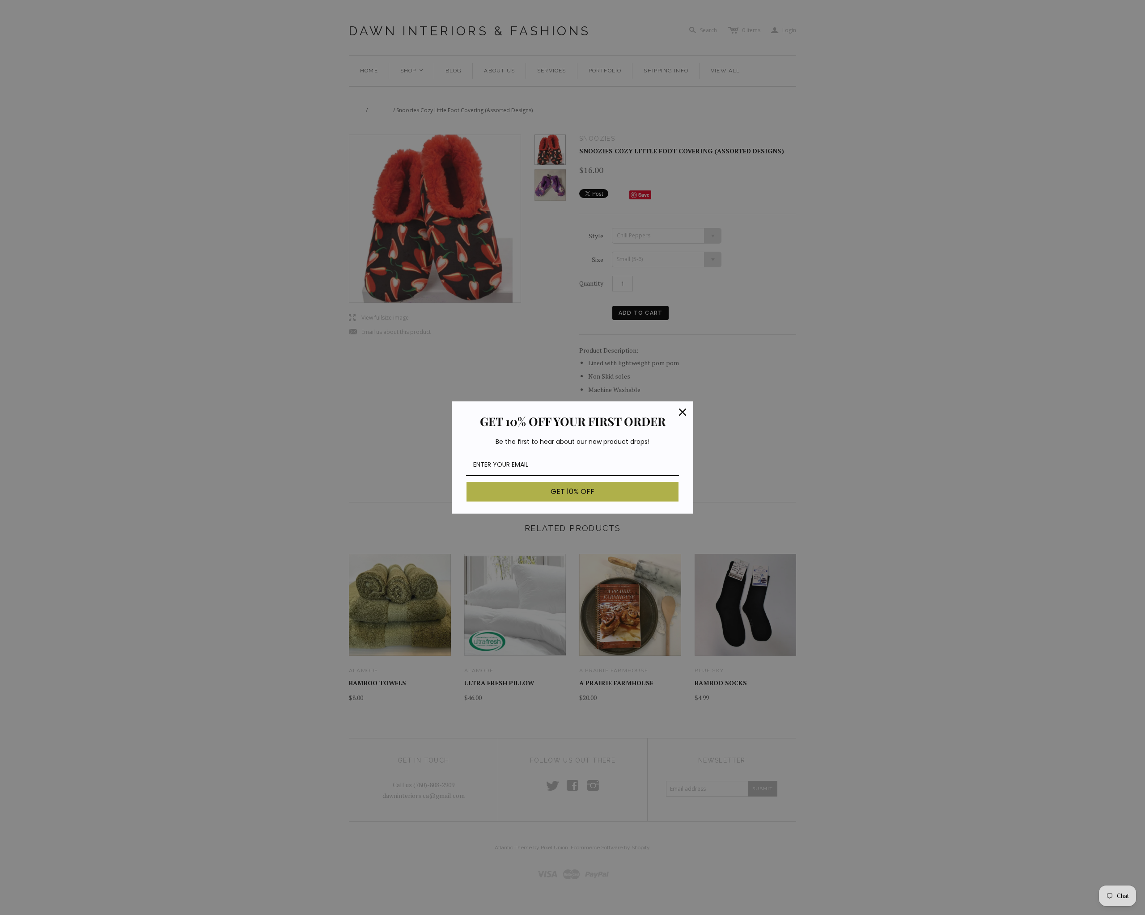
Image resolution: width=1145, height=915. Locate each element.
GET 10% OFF (572, 491)
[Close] (682, 412)
